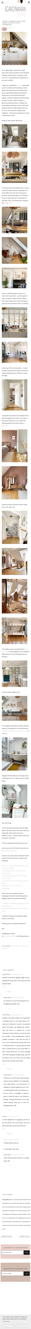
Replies (10, 991)
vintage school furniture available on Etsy (15, 731)
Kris (5, 1140)
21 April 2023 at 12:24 (17, 974)
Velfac (10, 203)
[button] (4, 29)
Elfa (5, 203)
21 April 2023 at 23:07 (13, 1116)
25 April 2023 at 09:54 (18, 1075)
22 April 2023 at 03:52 (13, 1140)
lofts (27, 946)
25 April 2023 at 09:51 (18, 997)
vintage (4, 948)
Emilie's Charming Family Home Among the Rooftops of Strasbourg (13, 23)
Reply (3, 987)
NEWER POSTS (7, 1236)
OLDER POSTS (25, 1236)
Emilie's (19, 85)
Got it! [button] (15, 1326)
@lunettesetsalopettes (9, 850)
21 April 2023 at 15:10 (17, 1015)
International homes (18, 946)
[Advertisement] (15, 1299)
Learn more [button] (6, 1321)
